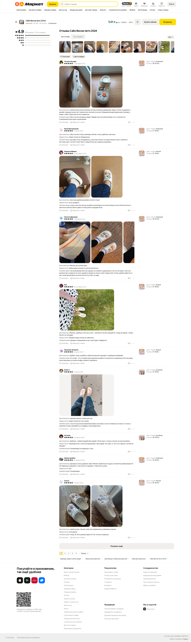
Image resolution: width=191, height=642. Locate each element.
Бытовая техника (70, 579)
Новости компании (150, 572)
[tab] (21, 10)
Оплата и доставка (111, 575)
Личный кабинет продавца (113, 609)
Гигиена (67, 582)
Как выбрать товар (111, 572)
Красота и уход (69, 599)
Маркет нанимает (149, 585)
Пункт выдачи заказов (151, 582)
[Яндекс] (185, 639)
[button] (65, 47)
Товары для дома (70, 592)
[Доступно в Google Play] (27, 583)
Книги (66, 609)
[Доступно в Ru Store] (42, 583)
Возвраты (107, 585)
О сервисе (108, 582)
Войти (171, 4)
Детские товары (70, 625)
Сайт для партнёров (111, 619)
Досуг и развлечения (71, 572)
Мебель (67, 575)
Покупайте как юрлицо (112, 579)
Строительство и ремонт (73, 622)
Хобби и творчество (71, 602)
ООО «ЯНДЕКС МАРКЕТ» (179, 636)
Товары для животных (72, 618)
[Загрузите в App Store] (20, 583)
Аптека (66, 595)
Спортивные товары (71, 615)
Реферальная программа (152, 575)
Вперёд (83, 553)
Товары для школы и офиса (73, 612)
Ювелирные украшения (72, 628)
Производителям (149, 579)
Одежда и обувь (70, 589)
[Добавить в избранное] (137, 22)
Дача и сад (68, 605)
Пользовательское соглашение (28, 637)
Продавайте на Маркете (113, 612)
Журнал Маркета (110, 589)
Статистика (10, 637)
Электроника (68, 585)
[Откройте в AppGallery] (34, 583)
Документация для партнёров (115, 615)
